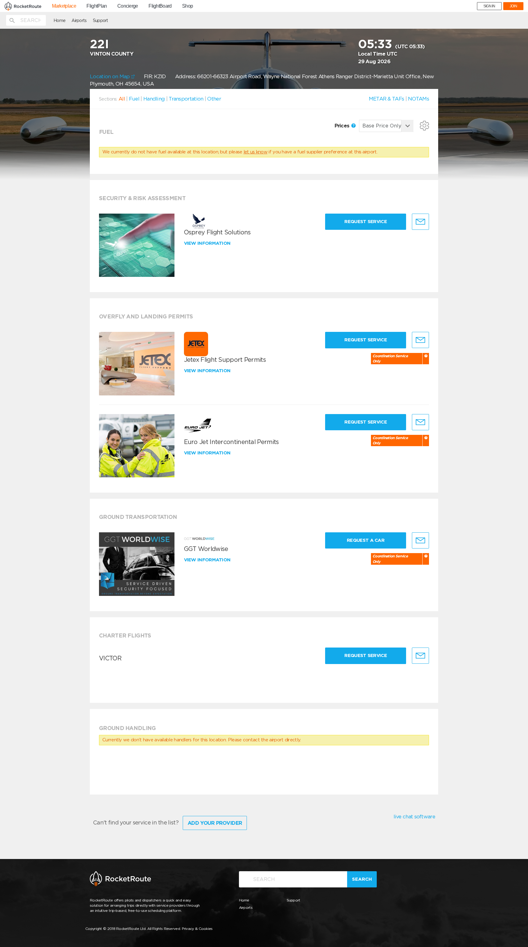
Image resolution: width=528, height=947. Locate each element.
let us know (255, 152)
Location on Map (110, 76)
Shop (187, 6)
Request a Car (365, 540)
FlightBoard (159, 6)
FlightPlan (96, 6)
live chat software (414, 816)
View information (208, 243)
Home (59, 20)
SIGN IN (489, 6)
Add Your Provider (215, 823)
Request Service (365, 221)
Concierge (127, 6)
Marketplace (64, 6)
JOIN (513, 6)
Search (362, 879)
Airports (79, 20)
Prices (343, 126)
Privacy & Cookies (197, 928)
